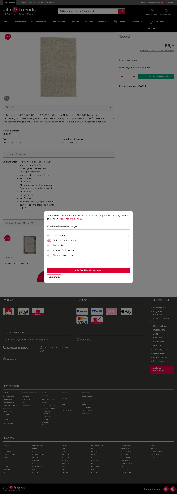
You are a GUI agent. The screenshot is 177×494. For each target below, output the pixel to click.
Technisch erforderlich (64, 241)
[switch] (49, 236)
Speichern (54, 277)
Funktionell (59, 236)
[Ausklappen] (128, 235)
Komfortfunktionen (63, 250)
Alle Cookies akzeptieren (88, 271)
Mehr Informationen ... (71, 219)
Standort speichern (63, 255)
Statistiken (59, 246)
